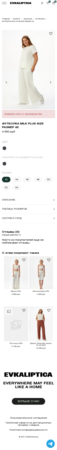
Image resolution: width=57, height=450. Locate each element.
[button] (6, 82)
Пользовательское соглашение (28, 418)
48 (38, 179)
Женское (28, 19)
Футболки (40, 19)
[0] (47, 3)
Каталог (16, 19)
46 (27, 179)
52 (6, 187)
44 (16, 179)
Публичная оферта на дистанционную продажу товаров (28, 424)
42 (6, 179)
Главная (6, 19)
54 (16, 187)
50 (48, 179)
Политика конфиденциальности (28, 430)
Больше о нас (28, 401)
